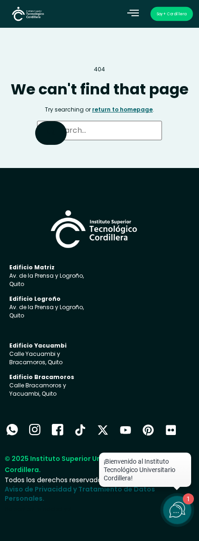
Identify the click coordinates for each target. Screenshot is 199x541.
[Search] (51, 133)
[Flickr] (171, 430)
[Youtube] (125, 430)
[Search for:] (99, 130)
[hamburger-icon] (133, 14)
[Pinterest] (148, 430)
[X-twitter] (103, 430)
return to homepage (122, 109)
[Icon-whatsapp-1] (12, 430)
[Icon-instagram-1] (35, 430)
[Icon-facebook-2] (57, 430)
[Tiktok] (80, 430)
